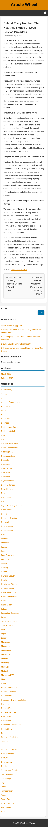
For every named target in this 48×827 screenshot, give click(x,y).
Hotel (3, 601)
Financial (5, 543)
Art (2, 398)
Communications (8, 456)
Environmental (7, 530)
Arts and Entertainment (10, 402)
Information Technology (10, 613)
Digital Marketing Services (12, 506)
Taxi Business (7, 774)
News (3, 683)
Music (3, 679)
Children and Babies (9, 444)
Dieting (4, 501)
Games (4, 563)
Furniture (5, 559)
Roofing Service (7, 729)
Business (5, 423)
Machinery (5, 642)
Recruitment (6, 721)
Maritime (4, 659)
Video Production (8, 803)
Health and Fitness (9, 584)
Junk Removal (7, 625)
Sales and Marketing (9, 737)
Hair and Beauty (8, 576)
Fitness (4, 547)
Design (4, 493)
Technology (6, 778)
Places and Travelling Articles (13, 700)
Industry (4, 609)
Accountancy (6, 390)
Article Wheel (24, 4)
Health (4, 580)
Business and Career (10, 427)
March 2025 (6, 374)
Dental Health (7, 489)
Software (5, 758)
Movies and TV (7, 675)
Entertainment (7, 526)
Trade (3, 787)
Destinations (6, 497)
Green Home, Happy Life (11, 326)
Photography (6, 696)
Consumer (5, 477)
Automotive (5, 406)
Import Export (6, 605)
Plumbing (5, 704)
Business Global (8, 431)
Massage (5, 667)
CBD (3, 439)
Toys (3, 783)
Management (6, 646)
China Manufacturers (9, 448)
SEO (3, 745)
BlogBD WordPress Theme (24, 823)
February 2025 (7, 378)
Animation (5, 394)
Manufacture (6, 650)
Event (3, 535)
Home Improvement (9, 597)
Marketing (5, 663)
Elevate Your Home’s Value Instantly (16, 344)
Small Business (7, 754)
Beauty (4, 410)
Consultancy (6, 473)
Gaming (4, 568)
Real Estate (6, 716)
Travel (3, 795)
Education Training (9, 518)
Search (4, 309)
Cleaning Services (8, 452)
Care (3, 435)
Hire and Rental (7, 588)
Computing (5, 464)
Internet (4, 617)
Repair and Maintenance (11, 725)
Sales (3, 733)
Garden (4, 572)
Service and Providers (19, 270)
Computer (5, 460)
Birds (3, 415)
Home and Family (8, 592)
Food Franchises (8, 555)
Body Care (5, 419)
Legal (3, 634)
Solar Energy (6, 762)
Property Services (8, 712)
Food (3, 551)
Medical (4, 671)
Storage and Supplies (10, 770)
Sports (4, 766)
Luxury (4, 638)
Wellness (5, 812)
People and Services (9, 688)
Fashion (4, 539)
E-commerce (6, 510)
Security (4, 741)
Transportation (7, 791)
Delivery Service (8, 485)
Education (5, 514)
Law (3, 630)
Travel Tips (5, 799)
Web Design (6, 807)
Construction (6, 468)
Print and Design (8, 708)
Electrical (5, 522)
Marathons (5, 654)
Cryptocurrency (7, 481)
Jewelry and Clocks (9, 621)
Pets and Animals (8, 692)
